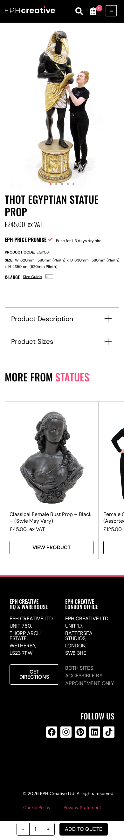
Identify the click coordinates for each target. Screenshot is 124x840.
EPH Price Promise (25, 239)
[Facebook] (51, 732)
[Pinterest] (80, 732)
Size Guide (32, 276)
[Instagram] (66, 732)
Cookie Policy (37, 807)
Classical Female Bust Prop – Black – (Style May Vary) (51, 517)
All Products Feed (64, 757)
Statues (72, 376)
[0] (93, 11)
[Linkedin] (94, 732)
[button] (51, 184)
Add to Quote (83, 829)
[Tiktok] (108, 732)
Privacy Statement (82, 807)
